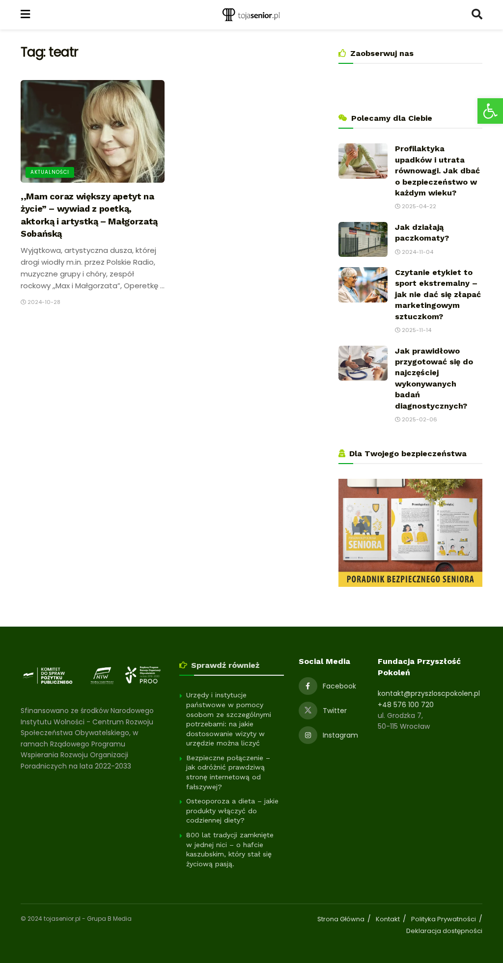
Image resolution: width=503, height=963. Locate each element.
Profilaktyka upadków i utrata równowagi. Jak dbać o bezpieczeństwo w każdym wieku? (437, 170)
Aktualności (49, 172)
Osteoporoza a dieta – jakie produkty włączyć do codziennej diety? (232, 810)
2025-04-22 (418, 206)
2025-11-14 (415, 330)
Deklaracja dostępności (444, 930)
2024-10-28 (43, 302)
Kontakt (388, 919)
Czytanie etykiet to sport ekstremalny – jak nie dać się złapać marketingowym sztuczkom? (438, 294)
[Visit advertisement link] (410, 533)
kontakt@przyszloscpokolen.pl (429, 693)
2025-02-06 (418, 419)
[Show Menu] (25, 14)
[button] (490, 111)
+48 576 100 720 (406, 705)
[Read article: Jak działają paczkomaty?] (363, 239)
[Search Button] (477, 14)
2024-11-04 (416, 252)
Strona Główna (340, 919)
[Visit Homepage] (250, 15)
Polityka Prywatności (443, 919)
